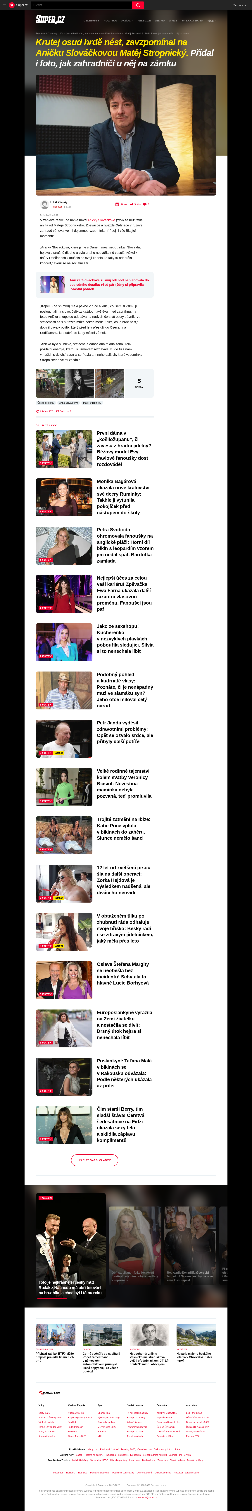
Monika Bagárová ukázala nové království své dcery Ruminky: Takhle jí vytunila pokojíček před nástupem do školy (123, 497)
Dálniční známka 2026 (197, 1417)
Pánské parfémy (195, 1460)
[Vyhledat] (138, 5)
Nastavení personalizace (186, 1472)
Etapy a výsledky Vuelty (80, 1417)
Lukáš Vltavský (59, 202)
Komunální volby (47, 1436)
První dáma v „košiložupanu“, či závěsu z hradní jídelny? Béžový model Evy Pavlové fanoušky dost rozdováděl (124, 448)
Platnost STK (192, 1436)
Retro (160, 20)
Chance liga (104, 1413)
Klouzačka (135, 1455)
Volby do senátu (47, 1431)
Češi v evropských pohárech (168, 1449)
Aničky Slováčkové (101, 220)
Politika (110, 20)
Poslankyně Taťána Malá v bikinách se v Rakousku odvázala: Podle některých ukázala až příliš (124, 1073)
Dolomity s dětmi (165, 1436)
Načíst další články (95, 1160)
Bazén (79, 1455)
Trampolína (110, 1455)
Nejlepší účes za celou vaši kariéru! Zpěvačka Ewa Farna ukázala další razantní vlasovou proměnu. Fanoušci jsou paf (124, 593)
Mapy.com (93, 1449)
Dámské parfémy (118, 1460)
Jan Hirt (72, 1422)
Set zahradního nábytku (155, 1455)
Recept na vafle (135, 1431)
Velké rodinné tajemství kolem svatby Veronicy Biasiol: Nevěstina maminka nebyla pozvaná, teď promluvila (124, 783)
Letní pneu (134, 1460)
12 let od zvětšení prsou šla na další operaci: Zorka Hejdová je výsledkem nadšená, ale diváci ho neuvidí (124, 880)
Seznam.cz (239, 5)
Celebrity (91, 20)
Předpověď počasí (109, 1449)
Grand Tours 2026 (77, 1436)
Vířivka (187, 1455)
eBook (123, 204)
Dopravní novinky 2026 (197, 1422)
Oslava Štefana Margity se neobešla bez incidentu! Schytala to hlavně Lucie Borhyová (123, 973)
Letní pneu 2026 (194, 1413)
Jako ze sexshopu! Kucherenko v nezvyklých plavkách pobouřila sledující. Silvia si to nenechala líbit (125, 638)
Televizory (163, 1460)
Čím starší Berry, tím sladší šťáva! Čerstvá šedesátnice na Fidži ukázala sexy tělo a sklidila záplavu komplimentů (120, 1124)
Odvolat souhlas (163, 1472)
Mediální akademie (99, 1472)
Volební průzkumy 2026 (50, 1417)
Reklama (70, 1472)
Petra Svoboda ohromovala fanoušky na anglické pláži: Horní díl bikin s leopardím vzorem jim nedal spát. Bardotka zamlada (125, 545)
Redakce (82, 1472)
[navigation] (4, 5)
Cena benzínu (144, 1449)
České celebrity (45, 402)
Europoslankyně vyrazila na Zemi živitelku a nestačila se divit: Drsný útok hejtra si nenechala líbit (124, 1025)
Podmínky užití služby (123, 1472)
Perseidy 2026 (128, 1449)
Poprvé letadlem (165, 1417)
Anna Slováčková (68, 402)
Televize (144, 20)
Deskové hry (148, 1460)
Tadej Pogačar (75, 1427)
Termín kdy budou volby (50, 1427)
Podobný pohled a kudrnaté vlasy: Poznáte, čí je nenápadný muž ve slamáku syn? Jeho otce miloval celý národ (125, 690)
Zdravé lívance (134, 1422)
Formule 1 (103, 1431)
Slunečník (123, 1455)
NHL (100, 1436)
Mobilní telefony (80, 1460)
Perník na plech (135, 1436)
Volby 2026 (44, 1413)
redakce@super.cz (147, 1497)
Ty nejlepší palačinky (137, 1413)
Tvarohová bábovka (137, 1427)
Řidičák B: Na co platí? (197, 1427)
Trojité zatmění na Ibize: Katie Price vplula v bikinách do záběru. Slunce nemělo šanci (124, 829)
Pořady (127, 20)
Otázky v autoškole (195, 1431)
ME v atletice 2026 (107, 1427)
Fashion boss (192, 20)
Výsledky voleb (46, 1422)
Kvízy (173, 20)
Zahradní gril (175, 1455)
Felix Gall (72, 1431)
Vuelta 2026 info (76, 1413)
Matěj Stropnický (92, 402)
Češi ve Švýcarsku (166, 1427)
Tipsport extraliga (106, 1422)
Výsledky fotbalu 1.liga (109, 1417)
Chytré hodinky (177, 1460)
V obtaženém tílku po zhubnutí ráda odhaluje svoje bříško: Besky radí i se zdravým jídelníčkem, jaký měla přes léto (125, 928)
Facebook (58, 1472)
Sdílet (137, 204)
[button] (126, 135)
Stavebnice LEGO (99, 1460)
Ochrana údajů (144, 1472)
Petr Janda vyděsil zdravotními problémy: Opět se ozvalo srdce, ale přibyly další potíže (125, 732)
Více (210, 20)
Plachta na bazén (93, 1455)
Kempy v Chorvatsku (167, 1413)
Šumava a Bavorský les (168, 1422)
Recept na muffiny (136, 1417)
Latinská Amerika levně (168, 1431)
